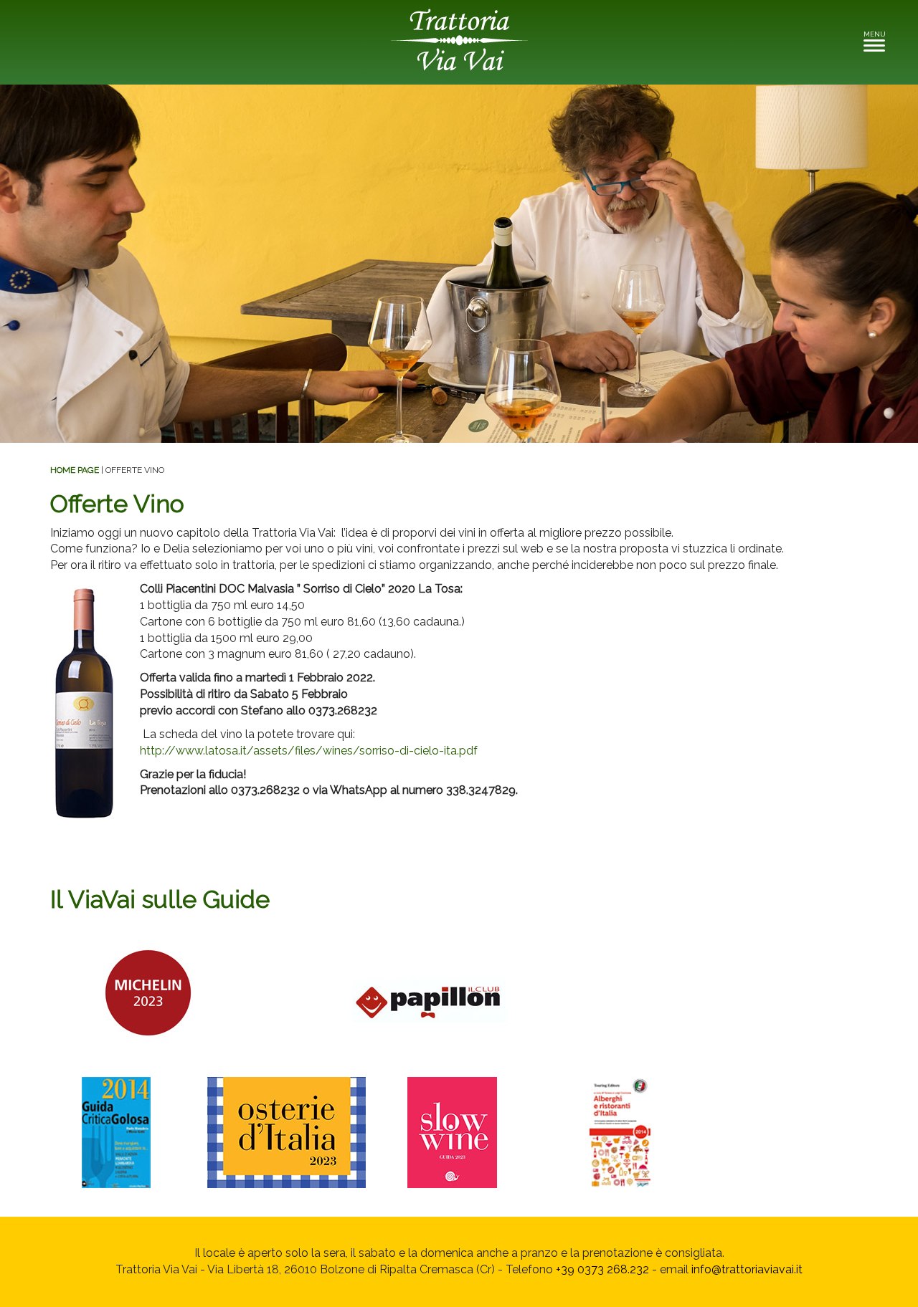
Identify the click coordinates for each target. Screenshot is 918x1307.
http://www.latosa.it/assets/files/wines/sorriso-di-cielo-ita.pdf (309, 750)
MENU (878, 38)
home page (74, 470)
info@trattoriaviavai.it (747, 1269)
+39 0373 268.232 (602, 1269)
